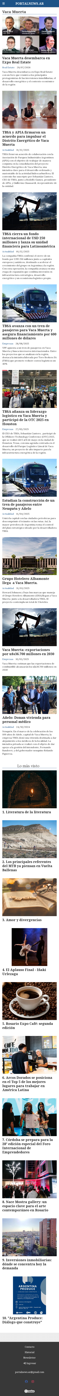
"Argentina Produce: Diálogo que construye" (22, 1320)
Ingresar (31, 1363)
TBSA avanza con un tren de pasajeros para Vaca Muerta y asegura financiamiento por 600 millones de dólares (29, 332)
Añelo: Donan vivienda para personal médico (26, 719)
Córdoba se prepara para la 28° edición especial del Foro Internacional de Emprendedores (27, 1145)
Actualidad (8, 149)
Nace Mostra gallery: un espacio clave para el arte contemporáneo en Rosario (25, 1206)
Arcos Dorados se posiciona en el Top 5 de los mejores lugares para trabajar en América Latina (27, 1083)
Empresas (7, 343)
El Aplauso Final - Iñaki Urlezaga (24, 971)
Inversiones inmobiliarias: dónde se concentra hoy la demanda (27, 1264)
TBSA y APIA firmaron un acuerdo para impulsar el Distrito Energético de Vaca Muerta (25, 138)
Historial (29, 1352)
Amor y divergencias (24, 920)
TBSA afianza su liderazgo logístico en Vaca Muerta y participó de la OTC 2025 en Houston (25, 417)
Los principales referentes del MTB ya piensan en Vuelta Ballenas (27, 865)
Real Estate (8, 67)
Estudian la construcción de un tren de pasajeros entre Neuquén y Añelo (28, 504)
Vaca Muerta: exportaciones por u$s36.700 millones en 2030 (28, 651)
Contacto (29, 1346)
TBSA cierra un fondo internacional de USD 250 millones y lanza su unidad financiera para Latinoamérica (28, 240)
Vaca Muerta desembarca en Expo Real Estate (26, 60)
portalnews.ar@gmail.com (29, 1372)
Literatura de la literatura (28, 812)
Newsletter (29, 1357)
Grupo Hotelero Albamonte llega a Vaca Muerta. (25, 580)
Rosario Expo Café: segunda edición (27, 1025)
